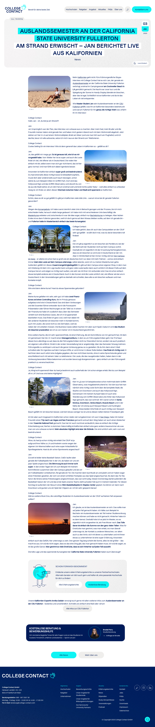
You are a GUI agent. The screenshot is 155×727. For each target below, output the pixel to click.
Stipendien (103, 696)
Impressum (123, 707)
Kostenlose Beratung (97, 584)
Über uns (118, 9)
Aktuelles (102, 9)
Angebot (92, 9)
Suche (121, 700)
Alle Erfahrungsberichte (69, 584)
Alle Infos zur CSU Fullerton (77, 608)
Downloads (123, 703)
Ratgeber (63, 693)
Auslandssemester (80, 83)
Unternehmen (65, 696)
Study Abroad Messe (106, 700)
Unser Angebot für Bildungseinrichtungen (84, 700)
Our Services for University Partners (83, 706)
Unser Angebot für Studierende (83, 694)
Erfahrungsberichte (106, 689)
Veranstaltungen (105, 703)
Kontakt (122, 689)
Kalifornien (82, 77)
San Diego (104, 417)
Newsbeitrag (19, 19)
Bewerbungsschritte (84, 689)
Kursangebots (44, 209)
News (12, 19)
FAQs (110, 9)
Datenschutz (124, 711)
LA (80, 381)
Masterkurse (33, 215)
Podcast (102, 707)
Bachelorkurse (96, 215)
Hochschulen (65, 689)
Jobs (121, 693)
